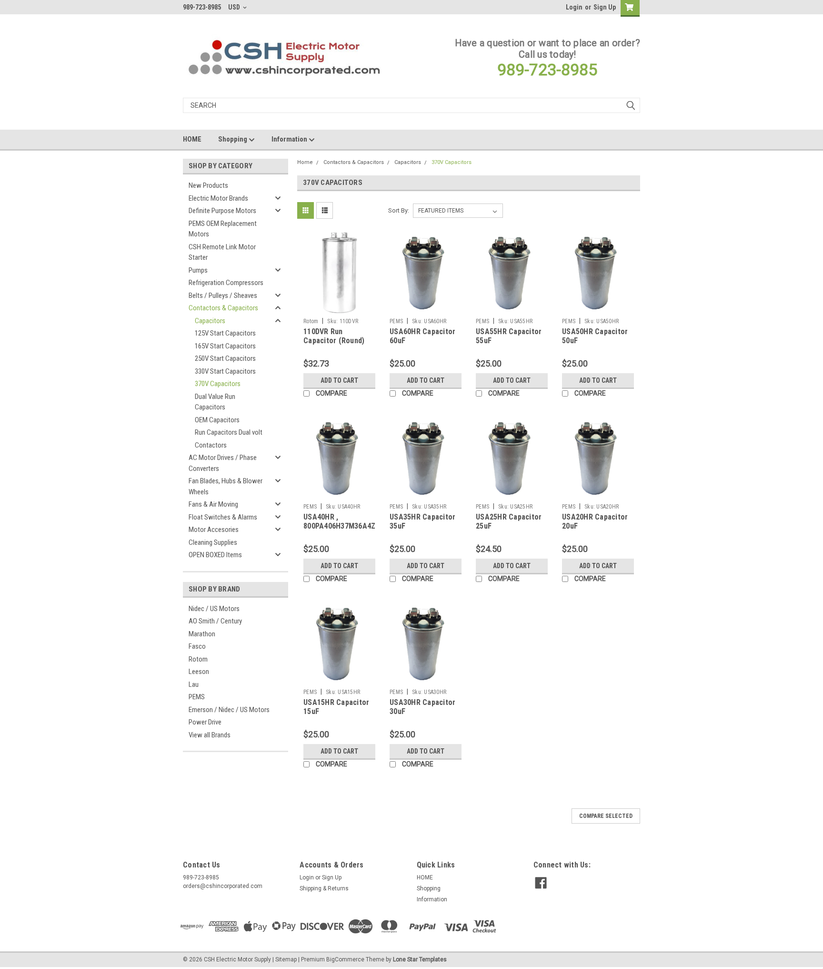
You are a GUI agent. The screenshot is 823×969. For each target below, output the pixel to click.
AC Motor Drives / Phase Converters (223, 463)
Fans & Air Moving (213, 504)
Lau (194, 684)
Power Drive (205, 722)
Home (305, 162)
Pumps (198, 270)
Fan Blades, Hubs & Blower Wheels (225, 486)
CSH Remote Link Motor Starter (222, 252)
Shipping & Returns (324, 888)
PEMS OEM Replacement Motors (223, 229)
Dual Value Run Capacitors (215, 402)
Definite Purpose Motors (222, 210)
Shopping (233, 139)
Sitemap (286, 959)
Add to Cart (339, 380)
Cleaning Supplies (213, 542)
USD (234, 7)
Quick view (339, 306)
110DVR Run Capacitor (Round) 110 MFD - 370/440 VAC (333, 345)
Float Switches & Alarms (223, 517)
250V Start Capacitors (225, 358)
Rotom (198, 659)
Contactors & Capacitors (223, 308)
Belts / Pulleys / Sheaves (223, 295)
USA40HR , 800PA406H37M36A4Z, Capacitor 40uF (340, 526)
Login (574, 7)
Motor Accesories (214, 529)
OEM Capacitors (217, 420)
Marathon (202, 634)
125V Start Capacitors (225, 333)
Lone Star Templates (420, 959)
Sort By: (398, 210)
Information (290, 139)
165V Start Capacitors (225, 346)
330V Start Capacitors (225, 371)
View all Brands (210, 735)
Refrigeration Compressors (226, 282)
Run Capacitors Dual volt (228, 432)
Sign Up (604, 7)
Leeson (199, 671)
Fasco (197, 646)
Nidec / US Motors (214, 608)
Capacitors (210, 320)
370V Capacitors (218, 383)
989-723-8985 (547, 69)
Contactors (211, 445)
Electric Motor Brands (218, 198)
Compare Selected (605, 816)
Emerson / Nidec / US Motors (229, 709)
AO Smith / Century (215, 621)
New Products (208, 185)
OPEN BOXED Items (215, 555)
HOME (192, 139)
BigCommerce (345, 959)
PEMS (197, 697)
